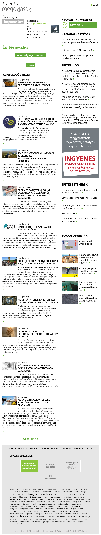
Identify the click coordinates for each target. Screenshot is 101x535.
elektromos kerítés (58, 522)
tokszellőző (32, 524)
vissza (30, 65)
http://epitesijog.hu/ (39, 24)
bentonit (13, 497)
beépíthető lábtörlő (26, 519)
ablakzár (39, 509)
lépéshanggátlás (63, 504)
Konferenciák (16, 449)
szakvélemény (77, 506)
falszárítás (63, 511)
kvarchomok (41, 502)
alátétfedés (68, 499)
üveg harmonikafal (26, 509)
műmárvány (50, 499)
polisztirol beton (62, 509)
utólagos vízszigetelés (39, 494)
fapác (23, 524)
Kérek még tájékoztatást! (30, 55)
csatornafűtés (38, 489)
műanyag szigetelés (52, 489)
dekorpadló (36, 522)
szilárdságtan (25, 516)
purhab (34, 504)
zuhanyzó (13, 502)
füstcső (57, 492)
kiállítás (50, 506)
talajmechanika (79, 497)
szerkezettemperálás (26, 502)
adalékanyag (76, 504)
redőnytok (26, 489)
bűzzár (54, 511)
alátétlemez (45, 511)
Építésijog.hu (10, 17)
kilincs (80, 509)
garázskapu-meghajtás (47, 504)
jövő (76, 492)
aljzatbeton (52, 519)
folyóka (28, 506)
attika (46, 497)
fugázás (81, 521)
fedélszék (58, 514)
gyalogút (46, 522)
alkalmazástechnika (80, 489)
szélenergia (63, 519)
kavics (12, 494)
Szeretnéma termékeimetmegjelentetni (29, 465)
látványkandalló (39, 506)
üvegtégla (20, 494)
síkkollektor (72, 517)
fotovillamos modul (16, 506)
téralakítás (13, 519)
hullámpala (40, 517)
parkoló (66, 506)
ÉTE (11, 492)
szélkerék (84, 514)
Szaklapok (32, 449)
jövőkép (58, 506)
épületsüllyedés (15, 499)
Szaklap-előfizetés (50, 465)
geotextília (71, 522)
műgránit (67, 497)
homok (36, 511)
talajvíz (73, 509)
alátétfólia (51, 502)
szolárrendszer (41, 519)
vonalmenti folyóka (71, 514)
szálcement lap (15, 504)
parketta (26, 499)
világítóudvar (26, 511)
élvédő (59, 499)
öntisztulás (48, 514)
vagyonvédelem (55, 497)
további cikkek (30, 438)
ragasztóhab (14, 524)
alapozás (14, 511)
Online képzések (83, 449)
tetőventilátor (49, 509)
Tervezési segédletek (21, 456)
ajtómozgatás (24, 522)
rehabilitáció (79, 499)
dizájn (12, 517)
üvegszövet (77, 502)
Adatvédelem (20, 531)
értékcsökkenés (35, 497)
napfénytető (61, 517)
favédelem (13, 522)
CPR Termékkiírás (49, 449)
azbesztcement (15, 489)
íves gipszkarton (60, 494)
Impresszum (48, 531)
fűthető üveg (22, 497)
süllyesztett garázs (21, 492)
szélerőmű (72, 494)
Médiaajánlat (34, 531)
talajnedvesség (37, 499)
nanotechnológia (85, 517)
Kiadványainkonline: (72, 463)
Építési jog (66, 449)
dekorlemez (74, 519)
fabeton (26, 504)
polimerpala (66, 489)
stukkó (88, 499)
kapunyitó (38, 514)
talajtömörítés (67, 492)
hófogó (83, 492)
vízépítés (50, 517)
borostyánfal (83, 494)
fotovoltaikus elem (64, 502)
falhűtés (87, 502)
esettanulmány (75, 511)
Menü (96, 5)
